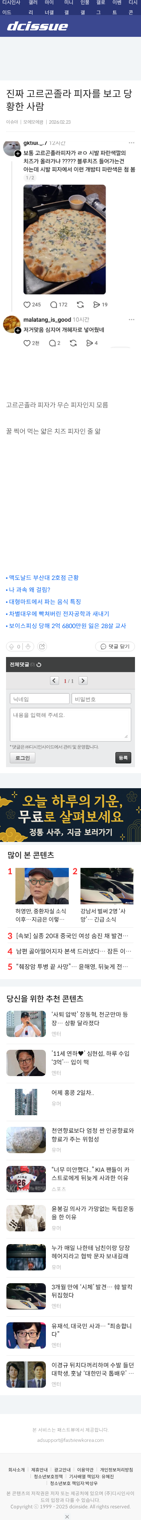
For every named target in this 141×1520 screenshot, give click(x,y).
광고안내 (62, 1470)
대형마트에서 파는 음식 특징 (45, 602)
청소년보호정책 (48, 1476)
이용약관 (85, 1470)
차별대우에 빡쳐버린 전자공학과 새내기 (59, 614)
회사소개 (16, 1470)
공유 (42, 646)
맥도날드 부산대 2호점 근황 (44, 577)
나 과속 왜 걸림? (29, 589)
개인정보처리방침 (116, 1470)
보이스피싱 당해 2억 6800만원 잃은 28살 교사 (67, 626)
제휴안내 (39, 1470)
